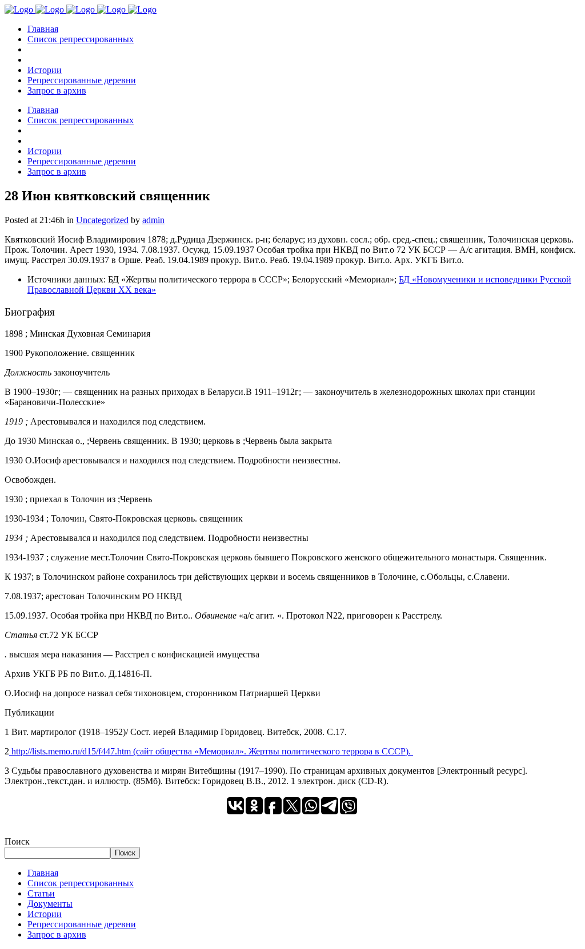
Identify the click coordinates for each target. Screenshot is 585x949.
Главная (42, 873)
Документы (50, 903)
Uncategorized (102, 220)
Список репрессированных (80, 883)
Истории (44, 914)
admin (153, 220)
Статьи (41, 893)
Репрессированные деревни (81, 924)
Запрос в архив (56, 934)
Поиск (17, 841)
